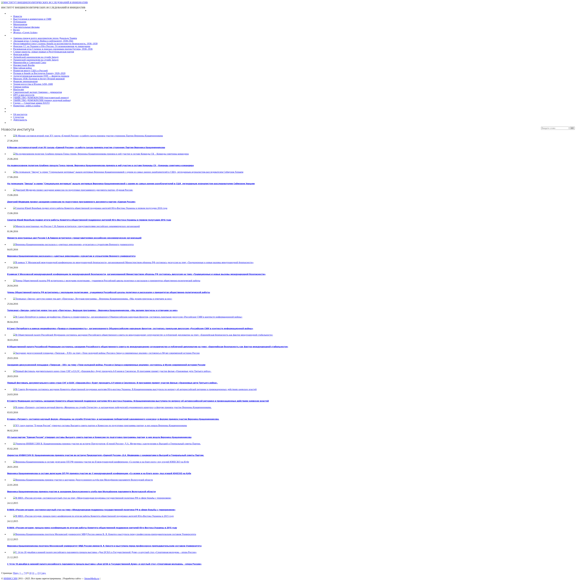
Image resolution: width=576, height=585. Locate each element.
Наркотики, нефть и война (26, 105)
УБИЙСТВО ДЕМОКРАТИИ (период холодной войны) (42, 100)
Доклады (11, 108)
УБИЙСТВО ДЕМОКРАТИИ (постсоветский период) (41, 97)
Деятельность (20, 119)
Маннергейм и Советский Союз (29, 62)
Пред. (16, 573)
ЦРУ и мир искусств (23, 95)
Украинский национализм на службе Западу (36, 59)
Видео (16, 29)
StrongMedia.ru (91, 578)
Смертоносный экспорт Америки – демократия (37, 92)
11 (33, 573)
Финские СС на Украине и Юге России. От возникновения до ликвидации (51, 46)
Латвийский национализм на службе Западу (36, 57)
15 (38, 573)
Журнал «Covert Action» (25, 32)
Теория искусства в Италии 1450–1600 (33, 84)
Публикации (19, 21)
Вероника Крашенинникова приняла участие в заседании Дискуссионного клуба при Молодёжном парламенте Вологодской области (81, 491)
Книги (10, 35)
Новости (17, 16)
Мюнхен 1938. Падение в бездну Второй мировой (39, 78)
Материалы (13, 13)
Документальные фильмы (26, 27)
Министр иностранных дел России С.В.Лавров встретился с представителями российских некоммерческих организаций (74, 237)
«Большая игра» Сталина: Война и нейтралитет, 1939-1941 (43, 41)
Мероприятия (20, 24)
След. (43, 573)
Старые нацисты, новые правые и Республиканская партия (43, 51)
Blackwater (18, 89)
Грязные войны (21, 87)
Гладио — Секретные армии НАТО (31, 103)
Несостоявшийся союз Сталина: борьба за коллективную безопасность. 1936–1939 (55, 43)
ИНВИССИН (11, 578)
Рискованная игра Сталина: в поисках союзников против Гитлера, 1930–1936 (53, 49)
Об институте (20, 114)
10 (30, 573)
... (22, 573)
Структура (18, 117)
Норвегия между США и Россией (30, 70)
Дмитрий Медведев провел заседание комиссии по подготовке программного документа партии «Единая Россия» (71, 201)
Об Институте (14, 111)
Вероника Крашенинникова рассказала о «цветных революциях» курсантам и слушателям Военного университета (71, 256)
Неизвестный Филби (24, 65)
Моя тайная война (22, 68)
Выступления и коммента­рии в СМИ (32, 19)
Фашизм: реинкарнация (25, 81)
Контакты (12, 122)
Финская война (21, 54)
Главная (92, 10)
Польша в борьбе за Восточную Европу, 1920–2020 (39, 73)
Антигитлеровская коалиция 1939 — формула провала (41, 76)
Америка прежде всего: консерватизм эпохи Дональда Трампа (45, 38)
